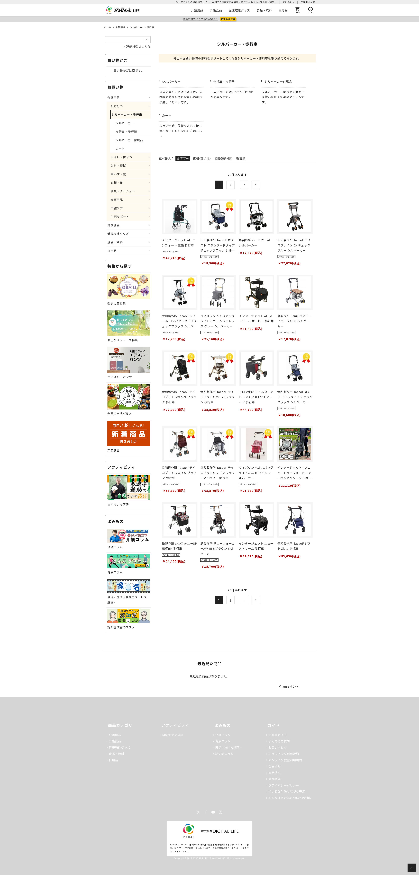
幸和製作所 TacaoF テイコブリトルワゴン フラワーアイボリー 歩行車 (217, 472)
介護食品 (216, 10)
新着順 (240, 158)
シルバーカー (171, 81)
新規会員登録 (228, 19)
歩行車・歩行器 (224, 81)
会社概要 (274, 779)
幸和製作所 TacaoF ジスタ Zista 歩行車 (294, 546)
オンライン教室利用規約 (285, 760)
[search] (148, 39)
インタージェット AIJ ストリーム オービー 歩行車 (256, 318)
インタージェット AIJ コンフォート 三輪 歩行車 (178, 242)
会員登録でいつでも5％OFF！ (200, 19)
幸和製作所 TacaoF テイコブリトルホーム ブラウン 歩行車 (217, 397)
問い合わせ (289, 2)
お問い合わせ (277, 747)
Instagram (220, 812)
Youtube (213, 812)
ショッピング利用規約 (283, 754)
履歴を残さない (291, 686)
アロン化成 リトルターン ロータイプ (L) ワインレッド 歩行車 (256, 397)
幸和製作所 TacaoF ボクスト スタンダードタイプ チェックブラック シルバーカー (217, 245)
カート (166, 115)
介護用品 (197, 10)
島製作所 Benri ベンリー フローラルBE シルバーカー (294, 321)
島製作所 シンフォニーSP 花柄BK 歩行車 (179, 546)
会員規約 (274, 766)
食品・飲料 (264, 10)
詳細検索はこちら (138, 46)
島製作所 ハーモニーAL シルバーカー (255, 242)
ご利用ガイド (308, 2)
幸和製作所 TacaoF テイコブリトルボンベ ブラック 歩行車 (179, 397)
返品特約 (274, 772)
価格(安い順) (202, 158)
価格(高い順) (223, 158)
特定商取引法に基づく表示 (286, 791)
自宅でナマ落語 (172, 735)
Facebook (206, 812)
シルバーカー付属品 (278, 81)
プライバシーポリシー (283, 785)
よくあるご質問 (279, 741)
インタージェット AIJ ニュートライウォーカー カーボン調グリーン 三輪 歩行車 (294, 473)
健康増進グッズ (239, 10)
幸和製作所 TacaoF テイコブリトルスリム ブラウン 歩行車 (179, 472)
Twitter (198, 812)
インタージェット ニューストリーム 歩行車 (256, 546)
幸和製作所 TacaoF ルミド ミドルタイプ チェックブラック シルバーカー (294, 397)
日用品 (283, 10)
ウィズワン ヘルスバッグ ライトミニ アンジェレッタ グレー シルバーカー (217, 321)
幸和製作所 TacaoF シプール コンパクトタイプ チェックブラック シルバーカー (179, 321)
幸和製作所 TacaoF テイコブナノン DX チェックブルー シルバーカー (294, 245)
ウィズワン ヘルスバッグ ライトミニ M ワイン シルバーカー (256, 472)
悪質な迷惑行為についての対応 (289, 798)
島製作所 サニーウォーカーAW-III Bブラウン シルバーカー (217, 548)
